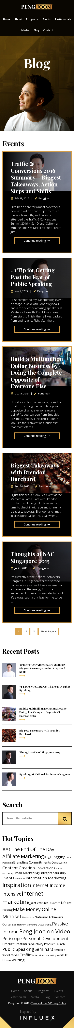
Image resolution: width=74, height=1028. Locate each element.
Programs (43, 991)
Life (63, 903)
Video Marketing (47, 955)
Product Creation (14, 944)
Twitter (34, 955)
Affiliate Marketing (23, 856)
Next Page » (48, 630)
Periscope (12, 938)
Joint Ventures (39, 903)
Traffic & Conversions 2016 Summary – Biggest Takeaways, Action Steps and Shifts (36, 177)
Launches (54, 903)
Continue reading (35, 240)
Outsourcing (45, 924)
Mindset (12, 916)
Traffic (25, 954)
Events (8, 878)
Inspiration (16, 885)
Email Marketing (26, 873)
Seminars (44, 949)
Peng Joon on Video (44, 931)
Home (15, 991)
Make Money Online (34, 909)
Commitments (40, 862)
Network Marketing (27, 924)
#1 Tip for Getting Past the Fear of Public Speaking (33, 276)
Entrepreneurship (52, 873)
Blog (47, 857)
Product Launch (54, 944)
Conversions (45, 868)
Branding (20, 862)
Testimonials (17, 997)
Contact (59, 997)
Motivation (28, 917)
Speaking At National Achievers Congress (44, 774)
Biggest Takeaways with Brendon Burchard (35, 472)
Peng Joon (36, 7)
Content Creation (18, 867)
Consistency (59, 862)
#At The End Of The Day (28, 849)
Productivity (35, 944)
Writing (17, 959)
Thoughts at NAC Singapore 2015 (32, 557)
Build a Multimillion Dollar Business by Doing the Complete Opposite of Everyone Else (37, 372)
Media (35, 997)
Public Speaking (18, 949)
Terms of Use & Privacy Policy (48, 1003)
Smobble (59, 950)
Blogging (57, 856)
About (28, 991)
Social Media (10, 955)
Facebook (20, 878)
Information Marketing (46, 878)
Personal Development (45, 938)
